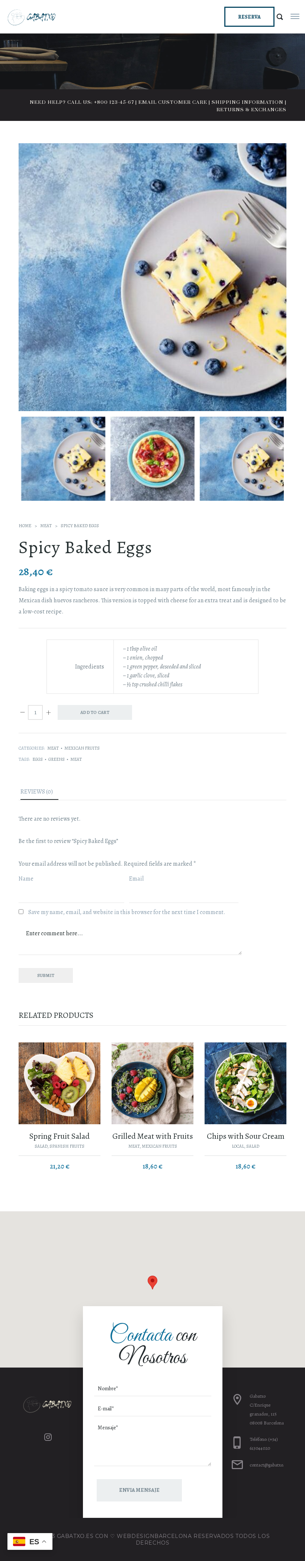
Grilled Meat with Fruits (152, 1136)
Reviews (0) (36, 792)
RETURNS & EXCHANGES (251, 110)
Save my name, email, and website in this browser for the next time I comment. (126, 912)
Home (25, 526)
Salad (41, 1146)
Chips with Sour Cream (246, 1136)
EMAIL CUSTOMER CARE (172, 102)
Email (137, 879)
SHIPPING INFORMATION (247, 102)
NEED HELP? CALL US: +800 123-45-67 (82, 102)
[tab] (39, 793)
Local (238, 1146)
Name (27, 879)
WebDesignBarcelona (154, 1536)
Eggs (37, 759)
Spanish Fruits (66, 1146)
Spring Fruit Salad (59, 1136)
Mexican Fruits (82, 748)
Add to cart (94, 712)
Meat (46, 526)
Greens (56, 759)
